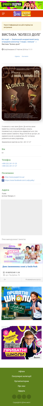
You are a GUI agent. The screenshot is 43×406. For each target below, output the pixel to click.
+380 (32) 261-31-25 (9, 163)
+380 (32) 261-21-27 (9, 166)
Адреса (17, 56)
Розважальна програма (34, 279)
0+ (5, 279)
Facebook (14, 397)
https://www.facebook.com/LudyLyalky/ (20, 180)
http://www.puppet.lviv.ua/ (15, 177)
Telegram (24, 397)
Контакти (25, 56)
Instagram (19, 397)
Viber (29, 397)
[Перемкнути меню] (3, 13)
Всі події (5, 39)
